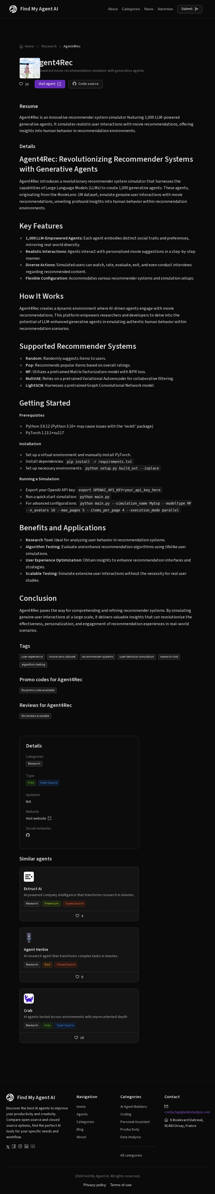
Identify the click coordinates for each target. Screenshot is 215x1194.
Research (49, 46)
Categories (131, 9)
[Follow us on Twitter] (8, 1147)
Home (29, 46)
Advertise (165, 9)
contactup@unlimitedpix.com (187, 1112)
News (148, 9)
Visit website (37, 818)
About (113, 9)
